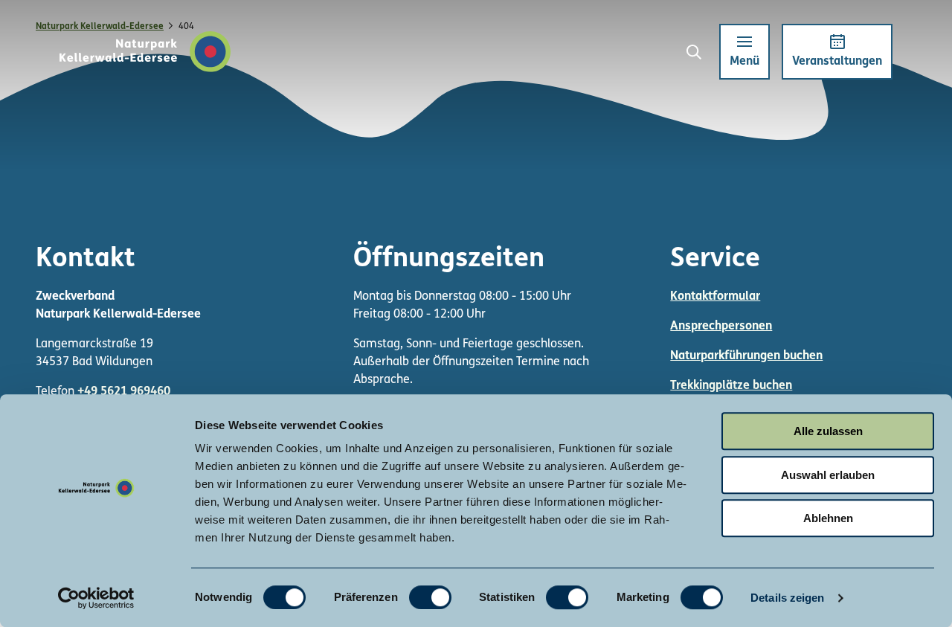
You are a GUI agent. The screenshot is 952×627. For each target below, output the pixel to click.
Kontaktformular (715, 297)
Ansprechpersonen (721, 326)
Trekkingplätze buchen (731, 386)
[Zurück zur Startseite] (145, 51)
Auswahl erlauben (828, 475)
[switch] (430, 597)
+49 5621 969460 (123, 392)
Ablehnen (828, 518)
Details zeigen (787, 597)
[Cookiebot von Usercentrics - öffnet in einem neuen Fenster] (96, 598)
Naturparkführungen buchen (746, 356)
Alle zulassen (828, 431)
